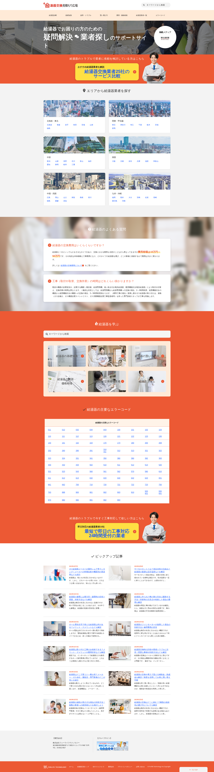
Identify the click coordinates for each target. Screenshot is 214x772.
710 (91, 485)
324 (63, 458)
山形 (91, 125)
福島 (48, 128)
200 (146, 443)
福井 (90, 161)
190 (132, 443)
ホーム (71, 767)
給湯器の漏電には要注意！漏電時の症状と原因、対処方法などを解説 (87, 598)
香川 (90, 197)
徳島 (48, 201)
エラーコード (160, 15)
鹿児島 (114, 201)
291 (91, 451)
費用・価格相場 (121, 15)
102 (146, 430)
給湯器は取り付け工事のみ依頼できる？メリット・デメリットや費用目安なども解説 (87, 651)
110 (49, 436)
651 (160, 478)
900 (77, 492)
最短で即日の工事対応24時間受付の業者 (107, 533)
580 (146, 471)
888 (63, 492)
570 (132, 471)
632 (91, 478)
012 (63, 430)
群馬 (113, 128)
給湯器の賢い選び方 (147, 355)
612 (63, 478)
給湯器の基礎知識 (67, 355)
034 (91, 430)
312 (118, 451)
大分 (130, 197)
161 (63, 443)
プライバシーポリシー (125, 767)
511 (118, 465)
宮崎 (138, 197)
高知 (65, 201)
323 (49, 458)
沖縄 (123, 201)
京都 (122, 161)
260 (63, 451)
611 (49, 478)
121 (118, 436)
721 (118, 485)
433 (77, 465)
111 (63, 436)
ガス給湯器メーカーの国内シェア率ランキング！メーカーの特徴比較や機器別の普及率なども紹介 (87, 572)
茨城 (156, 125)
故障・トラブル (85, 15)
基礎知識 (68, 15)
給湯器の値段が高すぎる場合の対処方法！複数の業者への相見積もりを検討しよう (87, 703)
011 (49, 430)
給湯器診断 (53, 15)
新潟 (48, 161)
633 (104, 478)
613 (77, 478)
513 (146, 465)
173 (118, 443)
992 (104, 500)
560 (91, 471)
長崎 (155, 197)
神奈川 (122, 125)
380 (118, 458)
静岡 (57, 164)
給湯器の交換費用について (71, 265)
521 (49, 471)
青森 (58, 125)
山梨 (57, 161)
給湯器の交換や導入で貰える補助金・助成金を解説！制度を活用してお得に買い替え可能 (152, 677)
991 (91, 500)
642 (132, 478)
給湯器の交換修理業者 (107, 381)
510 (104, 465)
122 (132, 436)
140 (49, 443)
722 (132, 485)
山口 (65, 197)
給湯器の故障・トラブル (107, 356)
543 (77, 471)
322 (160, 451)
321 (146, 451)
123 (146, 436)
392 (146, 458)
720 (104, 485)
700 (77, 485)
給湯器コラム (147, 381)
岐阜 (65, 164)
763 (49, 492)
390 (132, 458)
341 (91, 458)
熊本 (122, 197)
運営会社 (111, 767)
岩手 (66, 125)
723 (146, 485)
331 (77, 458)
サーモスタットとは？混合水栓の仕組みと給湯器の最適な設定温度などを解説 (152, 570)
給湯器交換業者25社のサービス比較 (107, 73)
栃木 (148, 125)
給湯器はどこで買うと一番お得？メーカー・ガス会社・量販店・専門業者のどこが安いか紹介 (87, 677)
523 (63, 471)
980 (63, 500)
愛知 (48, 164)
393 (160, 458)
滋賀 (146, 161)
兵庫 (138, 161)
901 (91, 492)
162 (77, 443)
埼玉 (132, 125)
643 (146, 478)
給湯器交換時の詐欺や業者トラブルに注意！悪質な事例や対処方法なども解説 (151, 651)
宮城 (83, 125)
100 (118, 430)
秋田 (75, 125)
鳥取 (73, 197)
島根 (81, 197)
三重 (73, 164)
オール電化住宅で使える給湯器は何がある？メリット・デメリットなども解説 (86, 626)
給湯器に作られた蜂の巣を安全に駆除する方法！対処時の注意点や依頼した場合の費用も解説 (152, 599)
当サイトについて (98, 767)
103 (160, 430)
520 (160, 465)
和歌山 (155, 161)
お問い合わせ (140, 767)
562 (118, 471)
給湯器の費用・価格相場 (66, 381)
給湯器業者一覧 (141, 15)
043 (104, 430)
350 (104, 458)
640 (118, 478)
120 (104, 436)
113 (91, 436)
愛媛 (57, 201)
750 (160, 485)
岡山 (57, 197)
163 (91, 443)
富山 (81, 161)
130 (160, 436)
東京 (113, 125)
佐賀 (146, 197)
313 (132, 451)
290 (77, 451)
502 (91, 465)
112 (77, 436)
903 (118, 492)
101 (132, 430)
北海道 (49, 125)
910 (132, 492)
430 (49, 465)
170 (104, 443)
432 (63, 465)
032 (77, 430)
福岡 (113, 197)
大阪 (113, 161)
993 (118, 500)
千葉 (140, 125)
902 (104, 492)
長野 (65, 161)
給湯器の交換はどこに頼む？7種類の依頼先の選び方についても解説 (151, 703)
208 (160, 443)
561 (104, 471)
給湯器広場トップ (83, 767)
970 (49, 500)
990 (77, 500)
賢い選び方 (104, 15)
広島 (48, 197)
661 (49, 485)
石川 (73, 161)
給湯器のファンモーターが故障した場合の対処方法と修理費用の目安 (152, 626)
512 (132, 465)
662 (63, 485)
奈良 (130, 161)
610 (160, 471)
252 (49, 451)
